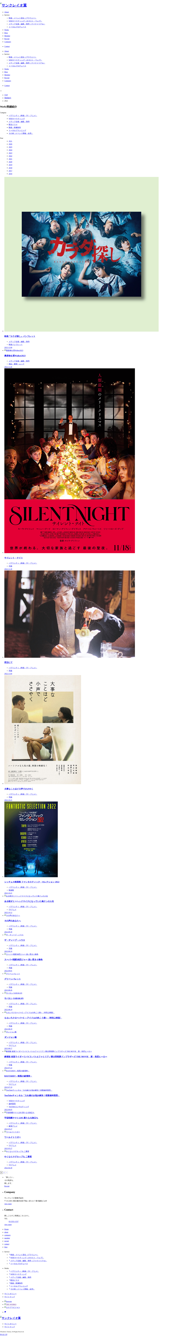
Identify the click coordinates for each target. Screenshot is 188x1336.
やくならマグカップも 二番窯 (18, 1156)
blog (5, 1247)
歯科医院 (12, 1104)
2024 (10, 150)
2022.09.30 (8, 932)
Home (6, 1229)
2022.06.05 (8, 1110)
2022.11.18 (8, 569)
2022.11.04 (8, 674)
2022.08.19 (8, 1010)
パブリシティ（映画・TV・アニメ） (23, 115)
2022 (10, 156)
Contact (7, 46)
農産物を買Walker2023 (15, 356)
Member (7, 36)
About (6, 12)
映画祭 (11, 890)
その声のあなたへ (12, 921)
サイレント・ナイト (13, 558)
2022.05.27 (8, 1129)
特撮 (10, 1065)
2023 (10, 153)
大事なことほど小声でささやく (18, 789)
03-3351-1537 (13, 1221)
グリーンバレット (12, 979)
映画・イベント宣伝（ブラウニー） (23, 18)
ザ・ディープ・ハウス (14, 940)
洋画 (10, 566)
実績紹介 (7, 98)
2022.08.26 (8, 990)
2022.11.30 (8, 367)
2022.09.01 (8, 971)
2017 (10, 171)
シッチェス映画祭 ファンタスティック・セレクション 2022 (31, 882)
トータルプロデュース (17, 27)
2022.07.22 (8, 1068)
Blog (6, 33)
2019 (10, 165)
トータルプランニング (17, 130)
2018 (10, 168)
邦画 (10, 671)
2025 (10, 147)
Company (7, 42)
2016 (10, 174)
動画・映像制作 (15, 127)
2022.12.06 (8, 347)
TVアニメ (12, 909)
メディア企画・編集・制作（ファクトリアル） (27, 24)
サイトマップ (9, 1297)
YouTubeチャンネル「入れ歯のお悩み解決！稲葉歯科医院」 (32, 1095)
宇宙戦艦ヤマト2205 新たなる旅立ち (21, 1118)
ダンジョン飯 (10, 1037)
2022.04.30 (8, 1168)
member (7, 1238)
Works (6, 30)
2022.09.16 (8, 951)
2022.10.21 (8, 800)
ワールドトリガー (12, 1137)
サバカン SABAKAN (14, 998)
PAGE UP (3, 1334)
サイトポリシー (10, 1294)
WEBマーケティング (17, 119)
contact (6, 1244)
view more (8, 1204)
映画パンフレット (16, 344)
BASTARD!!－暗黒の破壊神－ (18, 1076)
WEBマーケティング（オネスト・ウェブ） (25, 21)
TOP (6, 95)
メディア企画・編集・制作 (19, 121)
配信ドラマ (13, 124)
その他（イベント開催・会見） (21, 133)
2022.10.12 (8, 912)
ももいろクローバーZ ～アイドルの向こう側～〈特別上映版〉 (33, 1018)
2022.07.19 (8, 1087)
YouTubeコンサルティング (19, 1107)
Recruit (6, 39)
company (7, 1235)
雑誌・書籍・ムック (16, 364)
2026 (10, 144)
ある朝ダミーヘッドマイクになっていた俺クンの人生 (29, 901)
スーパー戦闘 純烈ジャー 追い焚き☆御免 (23, 959)
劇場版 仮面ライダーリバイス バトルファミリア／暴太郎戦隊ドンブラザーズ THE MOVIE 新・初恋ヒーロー (55, 1056)
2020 (10, 162)
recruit (6, 1241)
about (6, 1232)
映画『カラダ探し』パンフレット (19, 336)
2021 (10, 159)
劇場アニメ (13, 1126)
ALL (10, 141)
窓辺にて (8, 662)
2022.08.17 (8, 1048)
